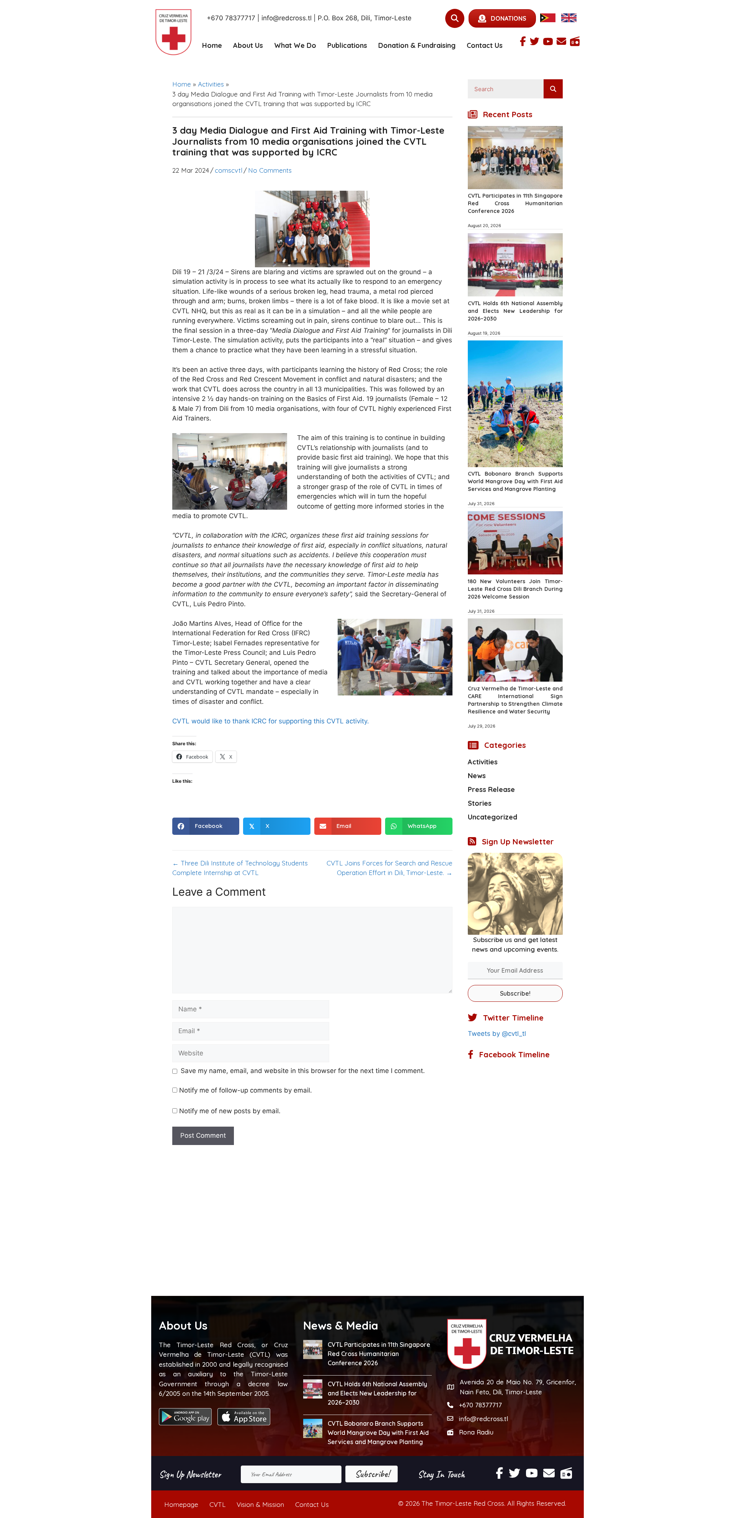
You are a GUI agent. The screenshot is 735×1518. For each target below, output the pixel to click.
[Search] (553, 88)
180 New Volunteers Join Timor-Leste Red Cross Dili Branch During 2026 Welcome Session (515, 589)
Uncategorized (492, 817)
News (477, 775)
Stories (480, 803)
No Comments (270, 170)
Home (212, 45)
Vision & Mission (260, 1504)
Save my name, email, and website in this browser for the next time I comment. (303, 1071)
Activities (211, 84)
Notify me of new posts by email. (230, 1111)
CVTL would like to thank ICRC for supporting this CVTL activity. (270, 721)
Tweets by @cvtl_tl (497, 1033)
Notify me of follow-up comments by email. (245, 1090)
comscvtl (228, 170)
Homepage (181, 1504)
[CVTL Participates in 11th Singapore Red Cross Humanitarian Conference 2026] (515, 187)
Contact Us (485, 45)
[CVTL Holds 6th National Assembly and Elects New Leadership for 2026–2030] (515, 294)
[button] (515, 993)
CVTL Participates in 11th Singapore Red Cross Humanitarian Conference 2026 (515, 203)
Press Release (491, 789)
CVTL (217, 1504)
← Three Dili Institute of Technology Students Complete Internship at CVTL (240, 868)
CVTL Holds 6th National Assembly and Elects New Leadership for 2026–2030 (515, 311)
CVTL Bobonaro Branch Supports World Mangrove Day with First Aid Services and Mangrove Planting (515, 481)
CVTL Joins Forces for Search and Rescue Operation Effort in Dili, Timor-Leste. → (389, 868)
